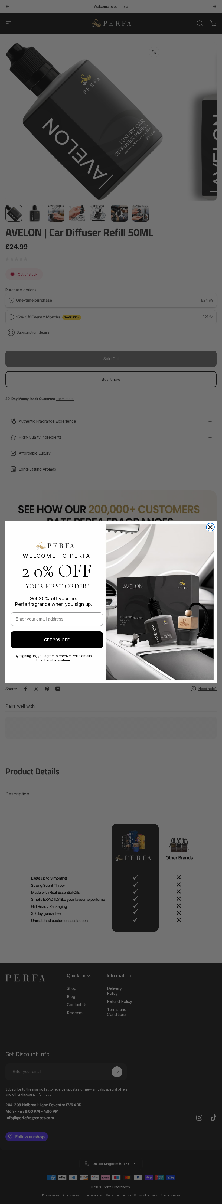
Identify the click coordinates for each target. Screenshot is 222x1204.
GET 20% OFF (57, 640)
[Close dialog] (210, 527)
